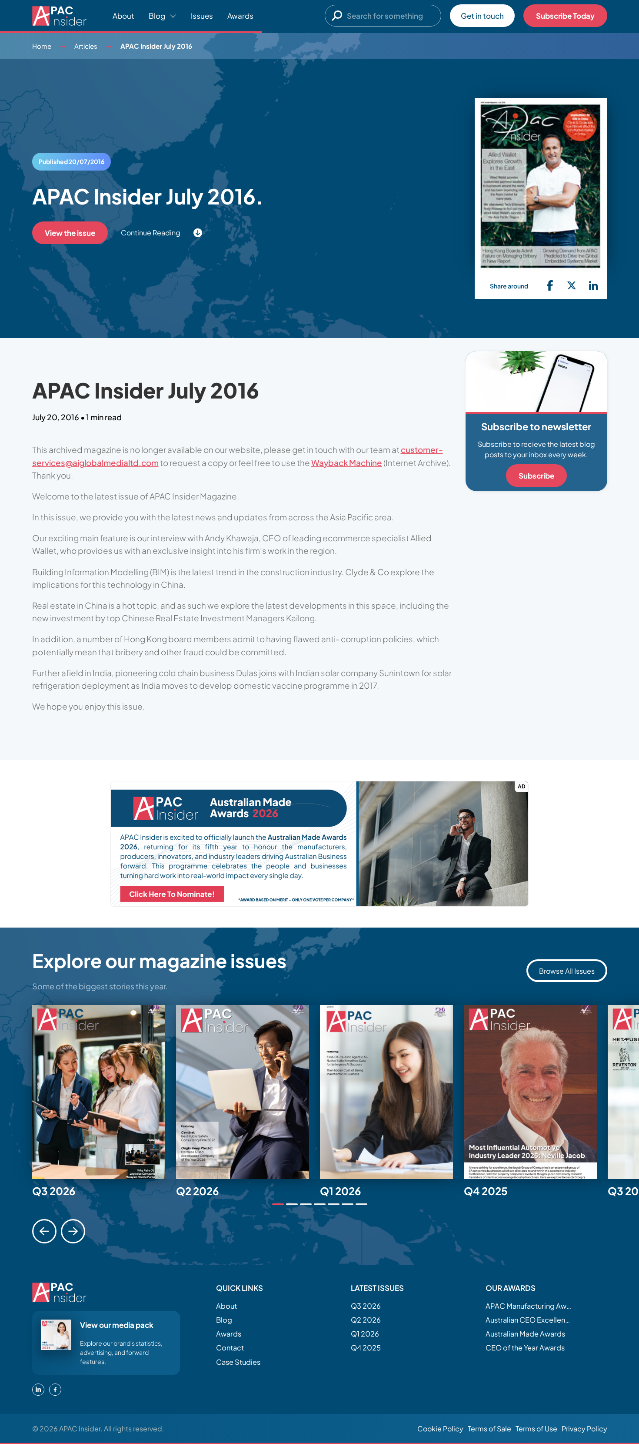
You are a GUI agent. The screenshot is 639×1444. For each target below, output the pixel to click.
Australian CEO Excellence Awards (529, 1319)
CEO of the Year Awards (525, 1347)
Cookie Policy (440, 1428)
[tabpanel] (104, 1092)
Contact (230, 1347)
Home (41, 46)
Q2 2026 (366, 1319)
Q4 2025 (366, 1347)
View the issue (70, 233)
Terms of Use (536, 1428)
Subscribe (536, 475)
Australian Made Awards (525, 1333)
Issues (202, 15)
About (123, 15)
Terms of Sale (489, 1428)
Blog (224, 1319)
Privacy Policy (584, 1428)
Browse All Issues (567, 970)
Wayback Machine (346, 462)
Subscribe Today (565, 15)
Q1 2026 (365, 1333)
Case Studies (238, 1362)
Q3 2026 (366, 1305)
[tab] (278, 1204)
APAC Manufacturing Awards (529, 1305)
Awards (240, 15)
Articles (85, 46)
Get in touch (482, 15)
